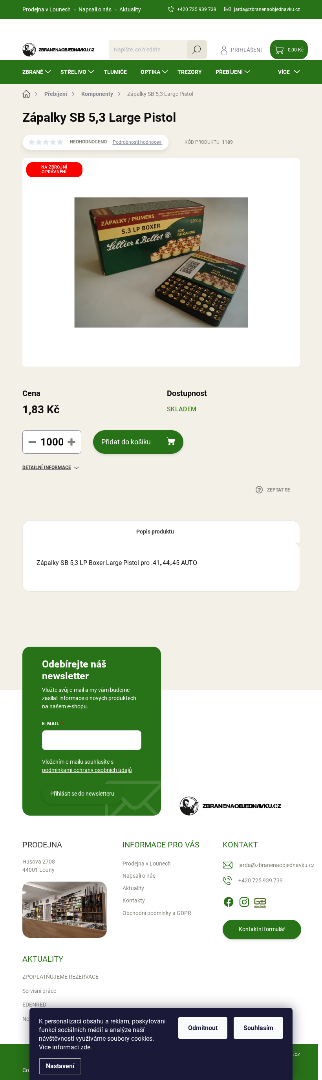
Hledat (196, 49)
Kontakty (134, 900)
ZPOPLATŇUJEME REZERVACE (60, 977)
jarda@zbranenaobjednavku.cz (276, 865)
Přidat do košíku (126, 442)
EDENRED (34, 1004)
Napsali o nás (95, 9)
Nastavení (60, 1066)
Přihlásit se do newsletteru (82, 793)
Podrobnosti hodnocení (138, 142)
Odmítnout (203, 1028)
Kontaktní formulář (262, 929)
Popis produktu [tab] (155, 531)
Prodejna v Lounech (46, 9)
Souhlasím (258, 1028)
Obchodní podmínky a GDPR (157, 913)
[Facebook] (228, 900)
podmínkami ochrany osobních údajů (87, 770)
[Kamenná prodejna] (64, 910)
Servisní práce (39, 991)
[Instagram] (244, 900)
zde (85, 1047)
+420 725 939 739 (260, 880)
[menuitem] (37, 72)
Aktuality (130, 9)
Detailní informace (46, 467)
